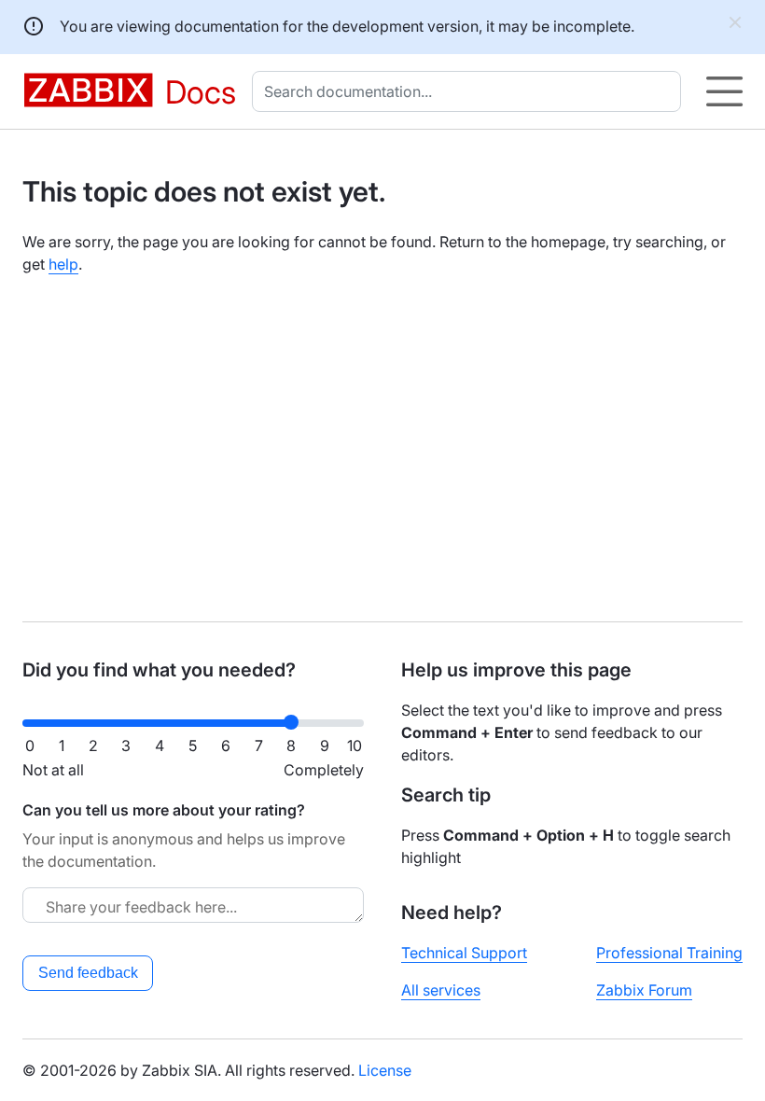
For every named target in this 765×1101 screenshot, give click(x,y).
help (63, 264)
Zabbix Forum (644, 990)
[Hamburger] (724, 91)
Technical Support (464, 952)
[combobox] (470, 91)
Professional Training (669, 952)
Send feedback (88, 973)
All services (440, 990)
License (384, 1070)
